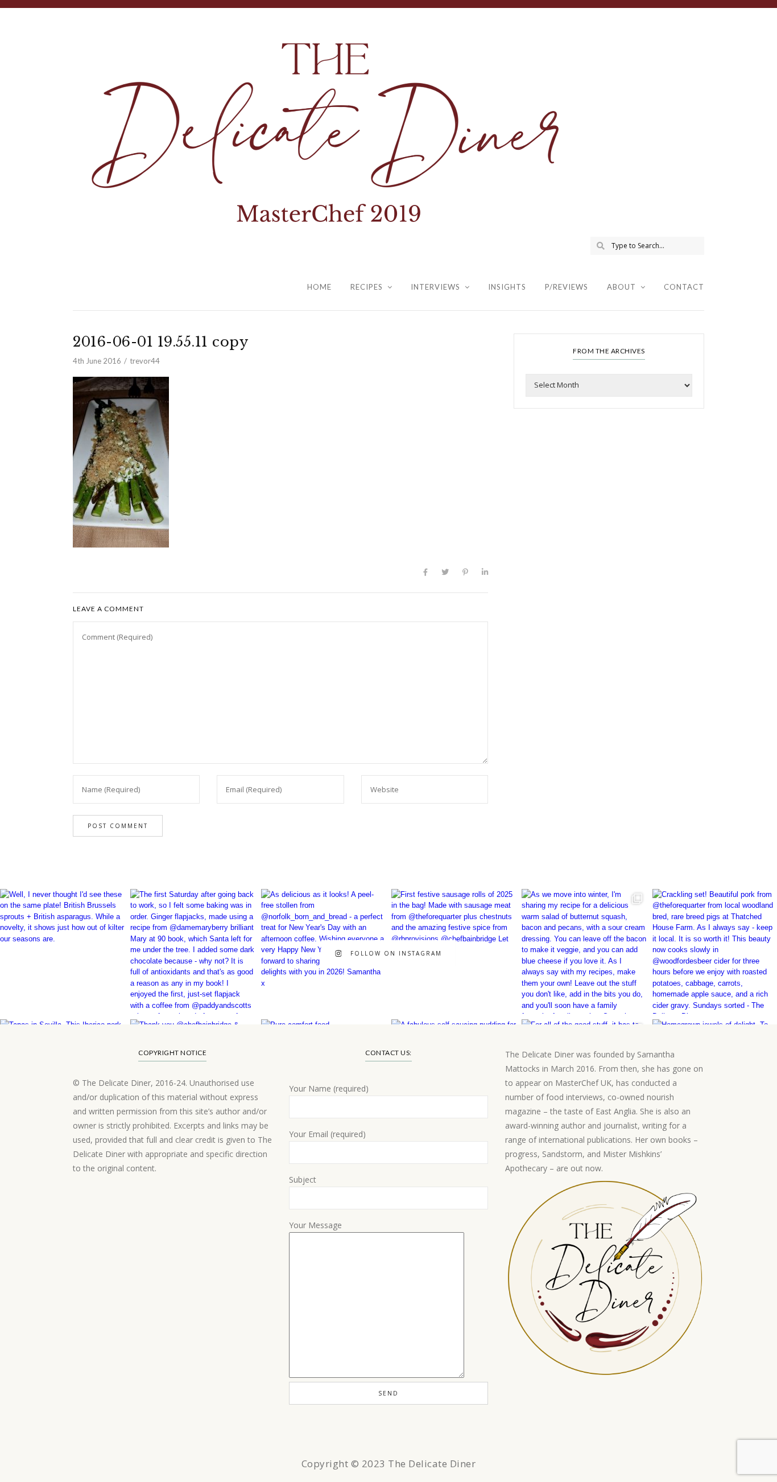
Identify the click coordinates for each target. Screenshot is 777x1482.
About (621, 286)
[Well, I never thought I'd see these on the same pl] (62, 951)
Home (319, 286)
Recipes (366, 286)
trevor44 (145, 360)
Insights (507, 286)
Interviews (435, 286)
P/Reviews (566, 286)
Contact (684, 286)
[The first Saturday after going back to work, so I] (192, 951)
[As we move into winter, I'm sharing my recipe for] (584, 951)
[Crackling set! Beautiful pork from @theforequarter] (714, 951)
